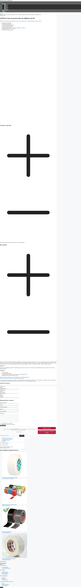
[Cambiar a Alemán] (6, 4)
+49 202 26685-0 (5, 444)
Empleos (3, 11)
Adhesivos (4, 441)
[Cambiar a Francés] (6, 6)
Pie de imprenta (5, 585)
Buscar (22, 435)
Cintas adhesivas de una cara (7, 439)
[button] (28, 183)
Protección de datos (5, 584)
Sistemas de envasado (6, 440)
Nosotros (3, 10)
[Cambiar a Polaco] (6, 8)
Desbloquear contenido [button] (47, 428)
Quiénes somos (4, 571)
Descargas (4, 578)
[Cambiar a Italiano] (6, 7)
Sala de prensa (4, 573)
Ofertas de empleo (5, 572)
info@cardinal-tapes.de (6, 568)
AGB (3, 583)
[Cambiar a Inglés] (5, 5)
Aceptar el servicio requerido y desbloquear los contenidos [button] (47, 432)
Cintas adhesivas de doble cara (7, 438)
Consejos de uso (5, 579)
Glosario (3, 577)
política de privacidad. (9, 423)
